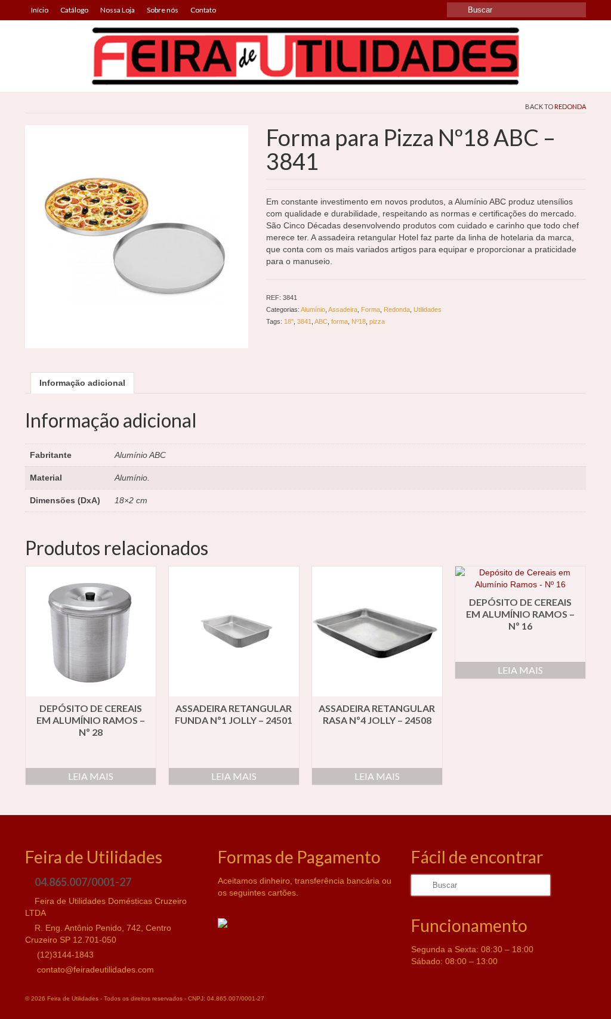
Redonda (570, 106)
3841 (304, 321)
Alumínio (313, 309)
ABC (321, 321)
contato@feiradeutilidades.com (94, 969)
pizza (377, 321)
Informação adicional (82, 383)
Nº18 (358, 321)
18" (289, 321)
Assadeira (342, 309)
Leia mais (90, 776)
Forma (370, 309)
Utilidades (427, 309)
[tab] (82, 383)
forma (339, 321)
